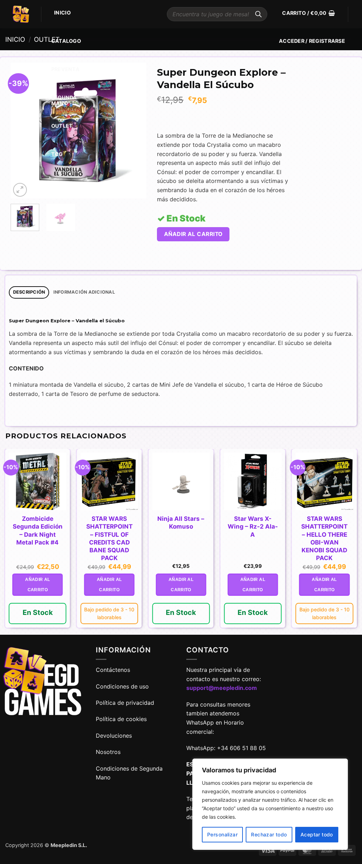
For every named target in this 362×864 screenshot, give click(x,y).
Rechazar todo (269, 834)
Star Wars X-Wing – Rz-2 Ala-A (253, 526)
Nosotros (108, 751)
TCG (57, 154)
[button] (308, 13)
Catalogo (66, 41)
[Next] (134, 130)
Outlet (62, 126)
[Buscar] (258, 14)
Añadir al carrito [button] (37, 584)
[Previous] (22, 130)
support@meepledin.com (221, 687)
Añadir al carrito (193, 234)
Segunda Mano (64, 100)
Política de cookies (121, 718)
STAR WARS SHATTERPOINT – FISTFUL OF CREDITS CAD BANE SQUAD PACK (109, 538)
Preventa (65, 69)
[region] (270, 804)
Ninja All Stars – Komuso (180, 522)
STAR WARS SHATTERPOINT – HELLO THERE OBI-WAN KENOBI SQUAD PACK (324, 538)
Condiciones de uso (122, 686)
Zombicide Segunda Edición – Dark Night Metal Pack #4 (38, 530)
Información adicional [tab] (84, 292)
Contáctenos (114, 669)
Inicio (62, 13)
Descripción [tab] (29, 292)
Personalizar (222, 834)
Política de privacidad (125, 702)
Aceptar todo (316, 834)
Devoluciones (114, 735)
